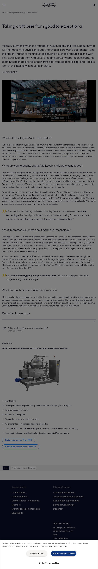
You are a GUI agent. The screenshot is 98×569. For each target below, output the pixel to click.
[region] (49, 554)
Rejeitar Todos (36, 553)
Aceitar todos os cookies (63, 553)
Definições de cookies (49, 563)
